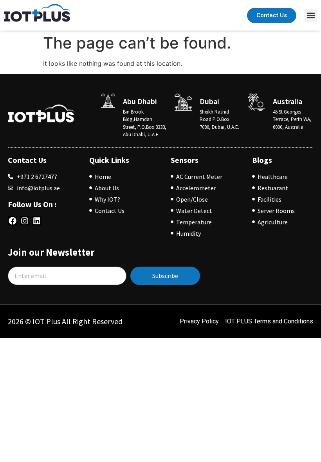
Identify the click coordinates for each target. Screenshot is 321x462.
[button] (310, 15)
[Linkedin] (36, 221)
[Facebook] (12, 221)
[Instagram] (24, 221)
